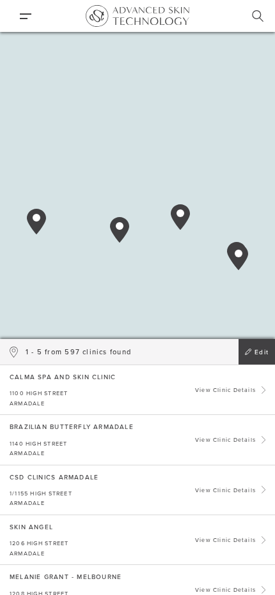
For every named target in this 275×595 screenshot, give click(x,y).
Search (257, 16)
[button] (36, 221)
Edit (262, 351)
